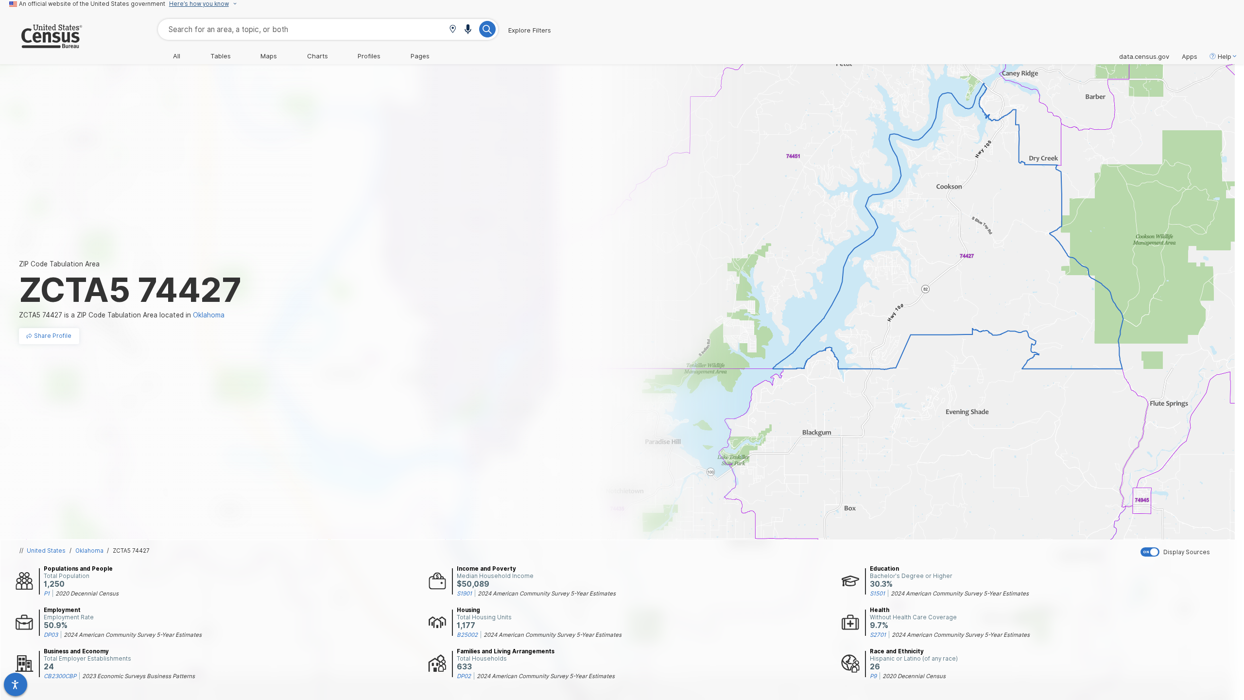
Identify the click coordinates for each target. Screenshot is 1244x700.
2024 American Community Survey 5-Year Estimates (547, 593)
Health (879, 610)
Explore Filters (529, 30)
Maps (268, 56)
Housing (468, 610)
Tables (220, 56)
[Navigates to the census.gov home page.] (41, 44)
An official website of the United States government (92, 3)
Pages (420, 56)
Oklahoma (89, 550)
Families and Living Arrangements (505, 651)
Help (1224, 56)
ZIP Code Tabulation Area (59, 264)
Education (884, 568)
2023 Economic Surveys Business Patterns (138, 676)
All (176, 56)
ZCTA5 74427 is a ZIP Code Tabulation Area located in (122, 315)
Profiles (369, 56)
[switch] (1190, 552)
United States (46, 550)
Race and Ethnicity (897, 651)
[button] (452, 29)
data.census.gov (1144, 56)
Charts (317, 56)
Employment (62, 610)
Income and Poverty (486, 568)
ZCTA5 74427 (131, 550)
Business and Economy (76, 651)
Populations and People (78, 568)
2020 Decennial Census (87, 593)
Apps (1189, 56)
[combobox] (328, 29)
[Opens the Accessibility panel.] (15, 684)
